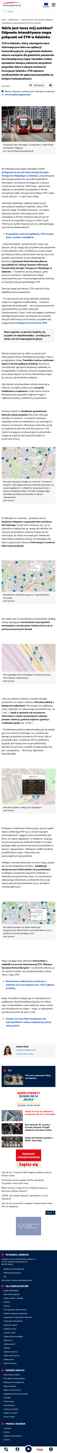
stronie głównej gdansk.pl (17, 94)
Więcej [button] (49, 1212)
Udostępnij (39, 85)
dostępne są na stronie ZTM (31, 323)
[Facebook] (17, 1449)
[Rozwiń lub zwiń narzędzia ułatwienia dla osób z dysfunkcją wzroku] (51, 1449)
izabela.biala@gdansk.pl (26, 1050)
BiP (5, 1276)
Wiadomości (13, 19)
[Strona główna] (6, 1449)
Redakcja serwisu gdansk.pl (14, 1269)
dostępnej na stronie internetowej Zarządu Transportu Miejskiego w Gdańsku (25, 174)
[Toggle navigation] (53, 5)
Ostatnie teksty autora (25, 1053)
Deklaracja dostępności (12, 1273)
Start (4, 19)
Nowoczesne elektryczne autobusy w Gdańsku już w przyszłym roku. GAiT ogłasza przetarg (30, 985)
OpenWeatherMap (25, 1280)
